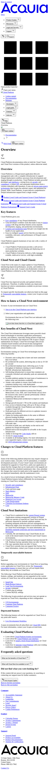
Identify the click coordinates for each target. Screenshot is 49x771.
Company (5, 691)
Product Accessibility (13, 738)
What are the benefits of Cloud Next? (14, 658)
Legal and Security (12, 27)
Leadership (9, 699)
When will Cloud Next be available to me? (15, 664)
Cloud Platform (8, 92)
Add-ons (9, 115)
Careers (8, 727)
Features (9, 111)
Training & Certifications (14, 742)
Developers (10, 104)
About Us (9, 697)
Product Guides (11, 20)
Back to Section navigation (10, 683)
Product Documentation (14, 740)
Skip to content (6, 2)
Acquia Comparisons (13, 720)
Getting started (10, 96)
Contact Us (5, 768)
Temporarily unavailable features (14, 294)
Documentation (11, 98)
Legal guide (10, 108)
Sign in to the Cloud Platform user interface (21, 310)
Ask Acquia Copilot (11, 680)
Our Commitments (12, 701)
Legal (7, 703)
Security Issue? (10, 705)
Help (6, 121)
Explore (4, 714)
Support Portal (10, 736)
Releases (8, 100)
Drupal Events (10, 725)
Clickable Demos (11, 718)
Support (9, 31)
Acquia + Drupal (11, 722)
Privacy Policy (10, 707)
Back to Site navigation (9, 685)
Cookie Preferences (12, 709)
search (21, 233)
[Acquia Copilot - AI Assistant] (3, 36)
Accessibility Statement (13, 695)
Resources (9, 24)
